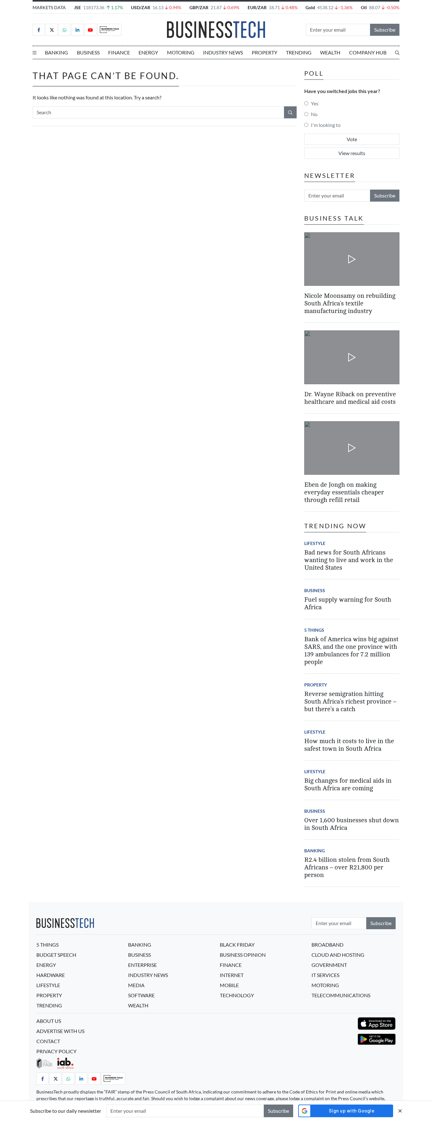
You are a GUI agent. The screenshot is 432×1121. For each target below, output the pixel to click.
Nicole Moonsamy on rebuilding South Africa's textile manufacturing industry (349, 303)
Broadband (327, 945)
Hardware (50, 975)
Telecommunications (341, 995)
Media (136, 985)
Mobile (229, 985)
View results (351, 153)
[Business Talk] (109, 30)
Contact (48, 1041)
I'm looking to (326, 125)
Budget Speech (56, 955)
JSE (77, 7)
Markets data (49, 7)
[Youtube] (90, 30)
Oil (364, 7)
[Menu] (34, 52)
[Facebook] (39, 30)
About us (48, 1021)
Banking (56, 52)
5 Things (314, 630)
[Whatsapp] (65, 30)
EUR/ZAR (257, 7)
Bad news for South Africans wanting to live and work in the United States (348, 560)
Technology (237, 995)
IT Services (325, 975)
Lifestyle (314, 543)
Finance (119, 52)
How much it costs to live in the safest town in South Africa (349, 744)
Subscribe (384, 30)
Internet (232, 975)
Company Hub (367, 52)
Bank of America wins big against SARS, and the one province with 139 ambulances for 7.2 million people (351, 651)
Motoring (180, 52)
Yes (314, 103)
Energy (148, 52)
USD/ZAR (140, 7)
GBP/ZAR (198, 7)
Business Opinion (243, 955)
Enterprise (142, 965)
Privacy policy (56, 1051)
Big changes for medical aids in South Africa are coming (348, 784)
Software (141, 995)
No (314, 114)
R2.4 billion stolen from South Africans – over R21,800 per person (347, 867)
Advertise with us (60, 1031)
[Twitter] (52, 30)
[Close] (400, 1111)
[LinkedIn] (77, 30)
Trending (299, 52)
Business (88, 52)
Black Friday (237, 945)
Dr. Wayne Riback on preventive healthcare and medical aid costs (350, 398)
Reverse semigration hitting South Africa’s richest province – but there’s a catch (350, 701)
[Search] (397, 52)
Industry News (223, 52)
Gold (310, 7)
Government (329, 965)
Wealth (330, 52)
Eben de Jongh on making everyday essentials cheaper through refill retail (344, 492)
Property (264, 52)
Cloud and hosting (338, 955)
